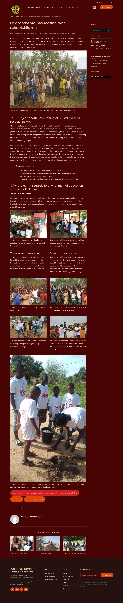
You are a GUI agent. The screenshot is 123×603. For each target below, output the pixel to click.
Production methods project (18, 553)
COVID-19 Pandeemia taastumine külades (74, 553)
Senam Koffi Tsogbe (17, 33)
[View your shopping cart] (94, 7)
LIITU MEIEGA (107, 575)
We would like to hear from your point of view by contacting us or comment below (45, 493)
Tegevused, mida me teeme (68, 33)
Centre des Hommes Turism (43, 553)
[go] (109, 31)
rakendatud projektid (54, 33)
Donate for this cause (34, 499)
